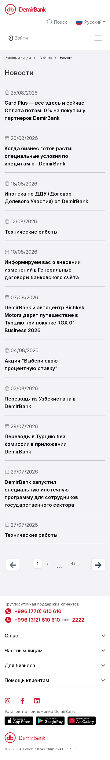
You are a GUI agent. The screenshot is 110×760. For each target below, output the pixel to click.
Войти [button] (21, 38)
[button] (98, 38)
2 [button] (47, 563)
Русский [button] (92, 22)
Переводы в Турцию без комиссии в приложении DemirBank (36, 444)
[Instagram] (11, 699)
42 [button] (73, 563)
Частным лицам (18, 58)
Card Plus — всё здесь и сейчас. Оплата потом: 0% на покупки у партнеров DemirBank (45, 110)
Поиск (60, 22)
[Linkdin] (40, 699)
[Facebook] (25, 699)
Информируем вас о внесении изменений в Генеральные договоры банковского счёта (43, 269)
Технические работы (31, 232)
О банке (45, 58)
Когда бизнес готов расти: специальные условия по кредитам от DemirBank (38, 156)
